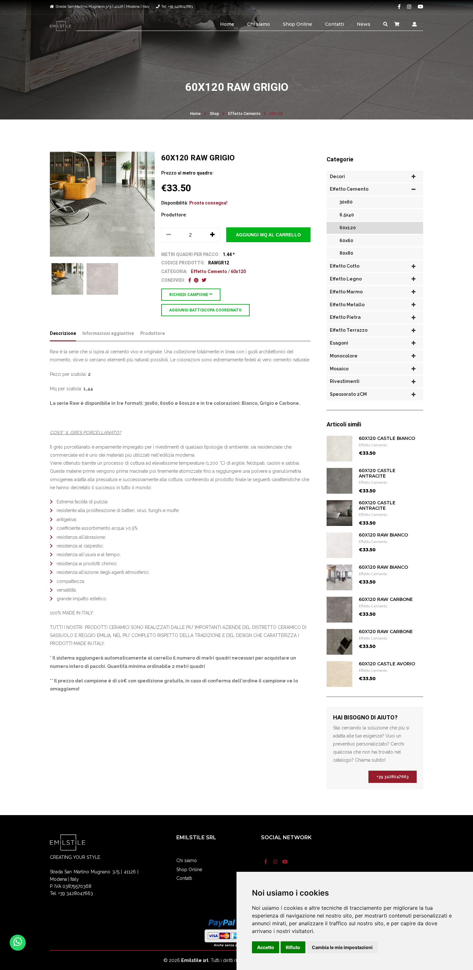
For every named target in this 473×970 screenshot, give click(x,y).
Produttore (152, 333)
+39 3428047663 (392, 777)
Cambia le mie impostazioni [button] (342, 947)
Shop (214, 113)
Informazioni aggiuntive (108, 333)
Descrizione (63, 333)
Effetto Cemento (244, 113)
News (363, 24)
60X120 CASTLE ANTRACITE (377, 473)
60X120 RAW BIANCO (383, 535)
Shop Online (297, 24)
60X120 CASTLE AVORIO (387, 664)
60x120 (276, 113)
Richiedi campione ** (190, 294)
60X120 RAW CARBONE (386, 599)
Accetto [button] (265, 947)
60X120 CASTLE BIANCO (387, 438)
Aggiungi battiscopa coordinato (205, 310)
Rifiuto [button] (293, 947)
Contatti (334, 24)
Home (227, 24)
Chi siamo (258, 24)
